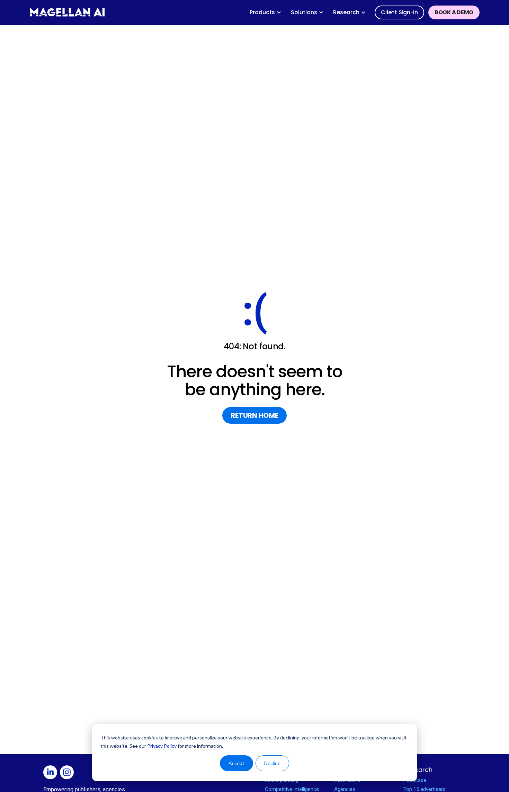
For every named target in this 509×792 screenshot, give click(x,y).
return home (254, 415)
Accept (236, 763)
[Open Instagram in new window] (68, 773)
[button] (265, 12)
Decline (272, 763)
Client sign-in (399, 12)
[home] (67, 12)
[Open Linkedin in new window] (51, 773)
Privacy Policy (162, 746)
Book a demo (454, 12)
